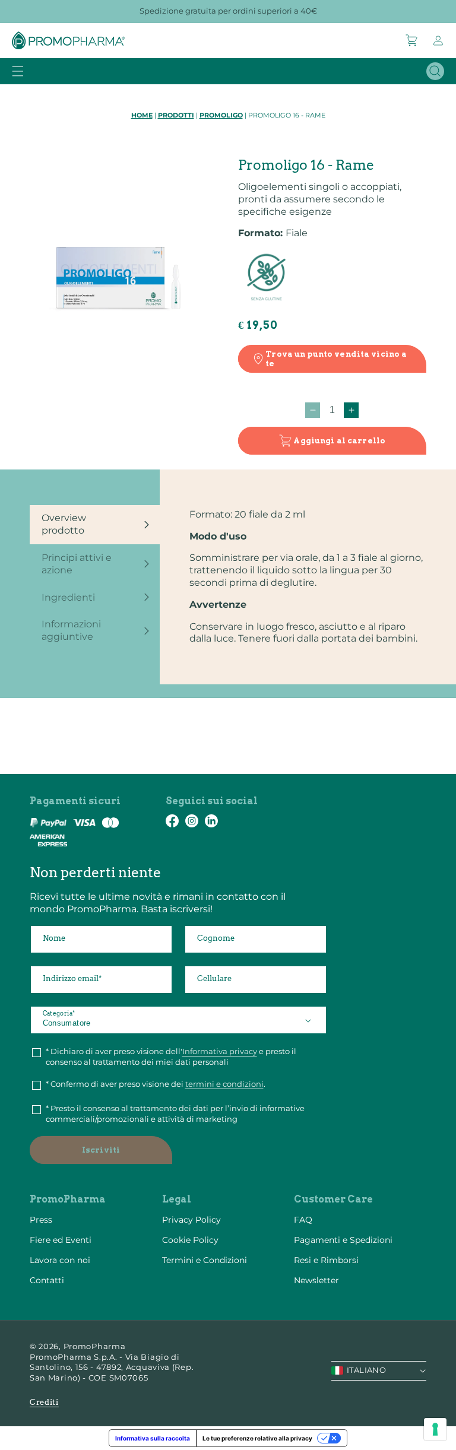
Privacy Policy (191, 1219)
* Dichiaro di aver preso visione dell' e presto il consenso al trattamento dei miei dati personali (171, 1056)
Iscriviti (101, 1150)
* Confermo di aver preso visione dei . (155, 1084)
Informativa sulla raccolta (152, 1438)
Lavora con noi (60, 1260)
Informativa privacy (219, 1051)
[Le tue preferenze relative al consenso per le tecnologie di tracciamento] (435, 1429)
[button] (412, 40)
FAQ (303, 1219)
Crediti (44, 1402)
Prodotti (176, 115)
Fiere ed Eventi (60, 1240)
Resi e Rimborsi (326, 1260)
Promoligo (221, 115)
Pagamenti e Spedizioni (343, 1240)
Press (41, 1219)
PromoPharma (95, 1346)
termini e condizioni (224, 1084)
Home (142, 115)
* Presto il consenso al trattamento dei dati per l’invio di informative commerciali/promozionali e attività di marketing (175, 1113)
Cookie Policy (190, 1240)
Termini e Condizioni (204, 1260)
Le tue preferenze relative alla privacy (257, 1438)
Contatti (47, 1280)
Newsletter (316, 1280)
